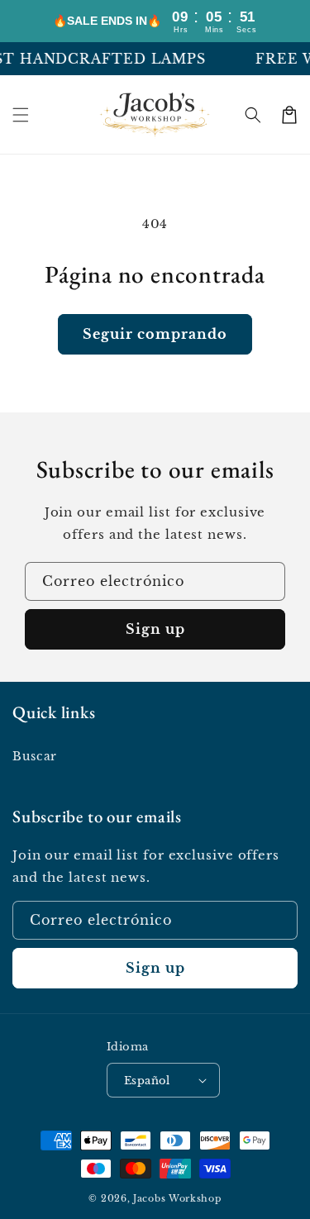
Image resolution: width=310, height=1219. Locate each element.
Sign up (155, 629)
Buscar (34, 756)
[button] (20, 115)
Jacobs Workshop (177, 1198)
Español (147, 1081)
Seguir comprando (155, 334)
